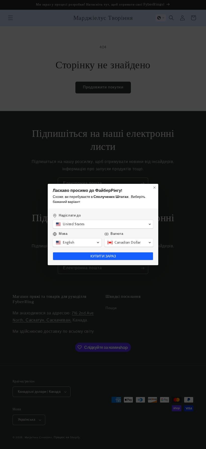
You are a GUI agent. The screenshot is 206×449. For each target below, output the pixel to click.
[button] (103, 224)
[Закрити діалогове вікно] (154, 187)
